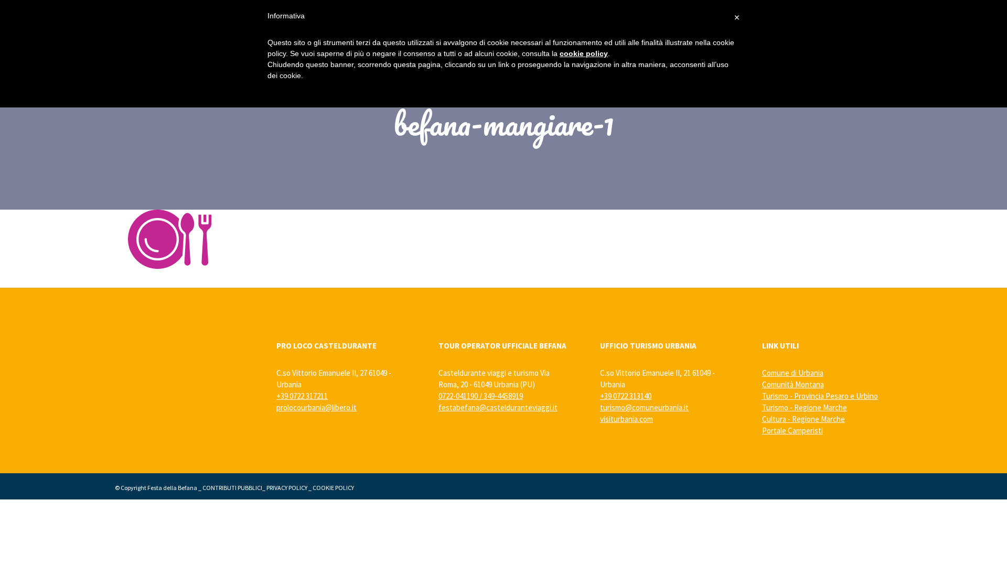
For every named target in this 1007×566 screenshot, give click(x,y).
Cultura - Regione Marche (803, 419)
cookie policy (584, 53)
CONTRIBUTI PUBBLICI (232, 488)
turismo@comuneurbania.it (644, 407)
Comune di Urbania (792, 373)
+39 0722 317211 (302, 396)
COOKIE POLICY (333, 488)
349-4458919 (503, 396)
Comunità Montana (793, 384)
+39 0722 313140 (625, 396)
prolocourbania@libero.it (316, 407)
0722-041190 (458, 396)
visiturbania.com (626, 419)
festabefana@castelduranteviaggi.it (498, 407)
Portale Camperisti (792, 431)
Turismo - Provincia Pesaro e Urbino (820, 396)
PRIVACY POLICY (286, 488)
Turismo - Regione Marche (804, 407)
